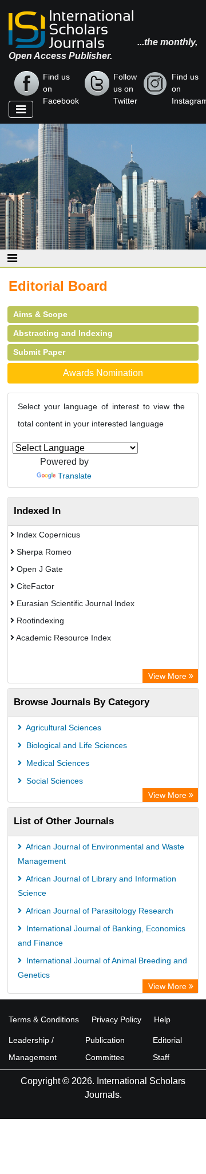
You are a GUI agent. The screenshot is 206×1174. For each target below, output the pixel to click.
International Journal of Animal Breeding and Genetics (102, 967)
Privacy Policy (116, 1019)
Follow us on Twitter (125, 84)
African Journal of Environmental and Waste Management (101, 853)
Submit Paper (39, 352)
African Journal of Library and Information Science (97, 886)
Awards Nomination (103, 373)
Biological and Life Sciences (75, 745)
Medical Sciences (56, 763)
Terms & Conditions (44, 1019)
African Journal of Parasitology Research (98, 910)
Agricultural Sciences (62, 727)
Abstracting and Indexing (63, 333)
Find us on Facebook (61, 84)
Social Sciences (53, 780)
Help (162, 1019)
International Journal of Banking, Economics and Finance (101, 935)
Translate (75, 475)
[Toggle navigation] (21, 109)
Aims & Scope (40, 314)
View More (168, 676)
